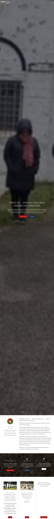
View (10, 517)
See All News (44, 517)
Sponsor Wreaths (23, 216)
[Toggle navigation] (52, 2)
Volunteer (32, 216)
